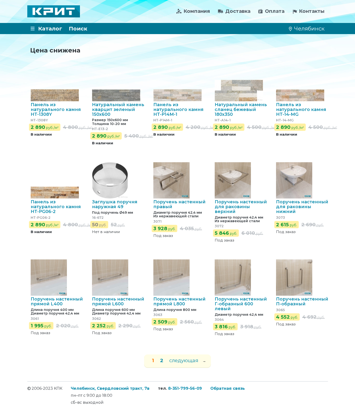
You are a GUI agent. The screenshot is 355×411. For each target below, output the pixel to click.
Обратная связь (227, 388)
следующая (183, 360)
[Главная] (53, 11)
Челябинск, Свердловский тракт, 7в (110, 388)
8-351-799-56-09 (185, 388)
